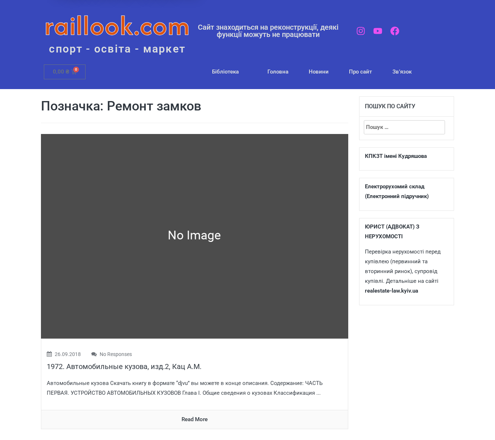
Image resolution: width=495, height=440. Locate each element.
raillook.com (117, 25)
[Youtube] (378, 31)
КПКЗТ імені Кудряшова (396, 156)
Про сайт (360, 71)
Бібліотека (225, 71)
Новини (319, 71)
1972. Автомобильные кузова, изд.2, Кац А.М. (124, 366)
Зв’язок (402, 71)
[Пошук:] (404, 127)
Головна (277, 71)
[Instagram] (361, 31)
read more (195, 419)
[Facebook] (395, 31)
